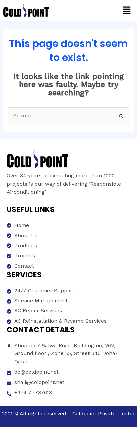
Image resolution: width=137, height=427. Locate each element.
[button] (127, 10)
